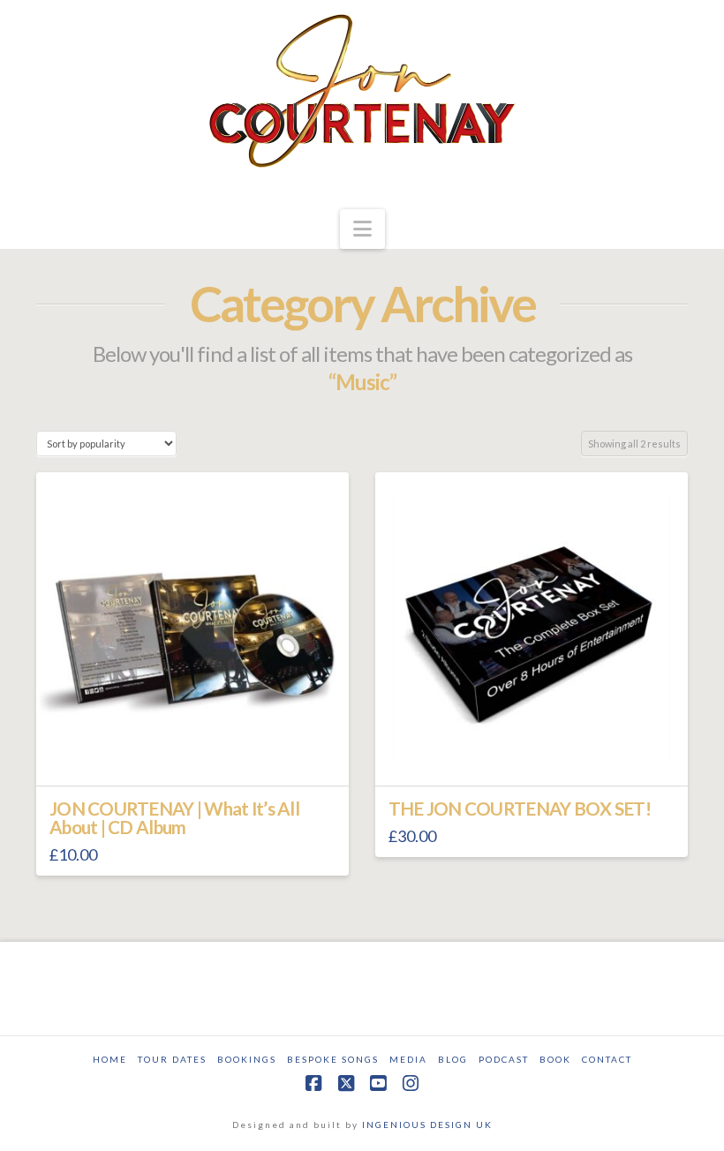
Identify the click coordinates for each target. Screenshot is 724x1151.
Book (555, 1059)
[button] (362, 229)
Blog (453, 1059)
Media (408, 1059)
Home (110, 1059)
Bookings (246, 1059)
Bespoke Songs (333, 1059)
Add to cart (199, 756)
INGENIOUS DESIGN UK (427, 1124)
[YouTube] (378, 1083)
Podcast (504, 1059)
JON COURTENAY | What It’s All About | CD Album (174, 818)
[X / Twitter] (346, 1083)
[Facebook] (313, 1083)
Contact (607, 1059)
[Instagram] (411, 1083)
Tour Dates (172, 1059)
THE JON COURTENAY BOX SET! (519, 808)
